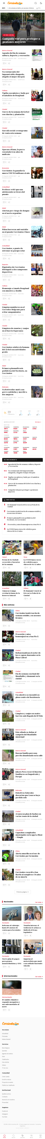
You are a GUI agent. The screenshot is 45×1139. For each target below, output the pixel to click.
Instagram (5, 1114)
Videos (4, 1065)
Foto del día (5, 1062)
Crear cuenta (5, 1077)
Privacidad (5, 1102)
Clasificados (5, 1059)
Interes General (6, 1039)
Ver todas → (39, 902)
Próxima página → (23, 892)
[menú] (4, 3)
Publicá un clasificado (8, 1085)
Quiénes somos (6, 1094)
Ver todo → (38, 422)
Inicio (4, 1137)
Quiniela (4, 1051)
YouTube (4, 1117)
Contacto (5, 1097)
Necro (31, 1137)
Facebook (5, 1111)
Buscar (13, 1137)
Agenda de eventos (7, 1054)
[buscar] (35, 3)
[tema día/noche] (41, 3)
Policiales (5, 1036)
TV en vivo (5, 1068)
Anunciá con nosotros (8, 1100)
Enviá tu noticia (6, 1080)
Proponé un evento (7, 1082)
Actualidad (5, 1034)
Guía (3, 1056)
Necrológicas (6, 1048)
